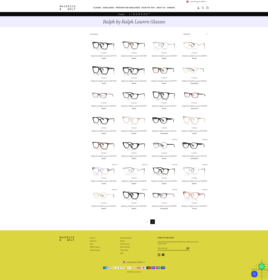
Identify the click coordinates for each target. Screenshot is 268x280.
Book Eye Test (148, 8)
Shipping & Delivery (126, 238)
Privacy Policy (124, 250)
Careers (171, 8)
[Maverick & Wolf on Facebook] (163, 255)
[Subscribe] (187, 248)
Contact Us (93, 241)
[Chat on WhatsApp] (262, 266)
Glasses (97, 8)
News (121, 253)
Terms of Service (125, 247)
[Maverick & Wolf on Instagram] (159, 255)
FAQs (91, 244)
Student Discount (95, 250)
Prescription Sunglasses (128, 8)
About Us (160, 8)
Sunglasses (108, 8)
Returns (122, 241)
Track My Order (124, 244)
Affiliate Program (95, 247)
